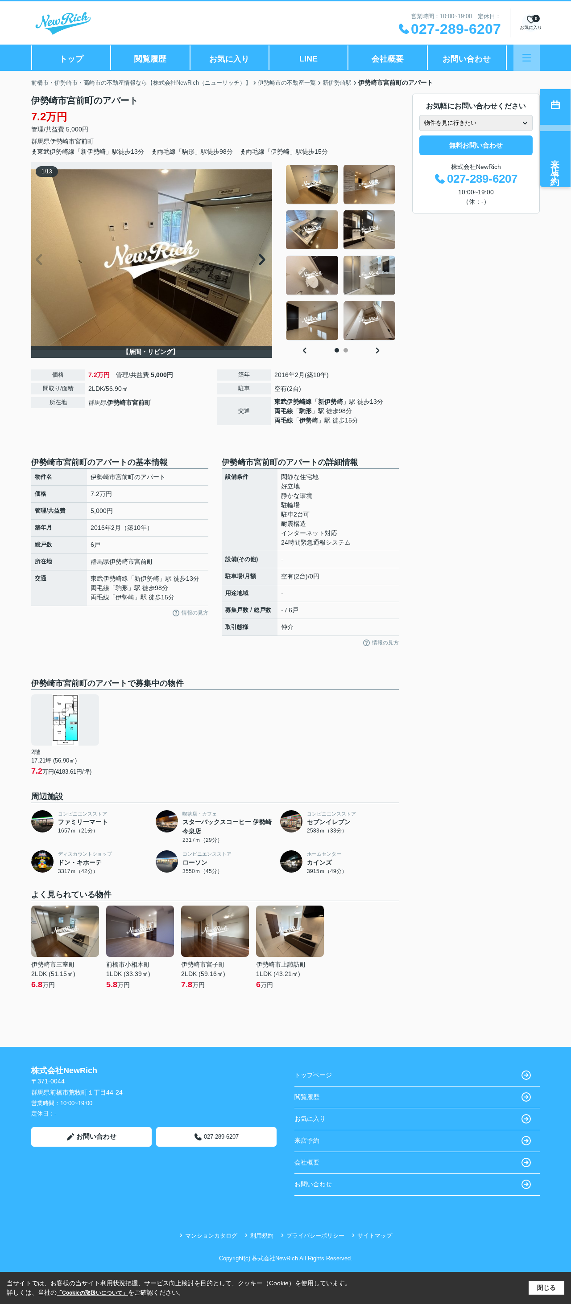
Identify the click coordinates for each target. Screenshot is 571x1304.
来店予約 (306, 1140)
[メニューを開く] (526, 57)
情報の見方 (195, 613)
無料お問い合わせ (476, 145)
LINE (308, 58)
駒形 (305, 410)
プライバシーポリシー (315, 1235)
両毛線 (283, 410)
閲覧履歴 (150, 58)
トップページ (313, 1074)
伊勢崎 (308, 420)
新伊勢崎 (330, 401)
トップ (71, 58)
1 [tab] (337, 350)
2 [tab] (345, 350)
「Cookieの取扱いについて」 (92, 1293)
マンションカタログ (211, 1235)
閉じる (546, 1287)
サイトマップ (374, 1235)
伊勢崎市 (62, 141)
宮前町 (84, 141)
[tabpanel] (341, 253)
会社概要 (388, 58)
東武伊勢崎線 (293, 401)
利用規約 (261, 1235)
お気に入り (229, 58)
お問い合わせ (467, 58)
